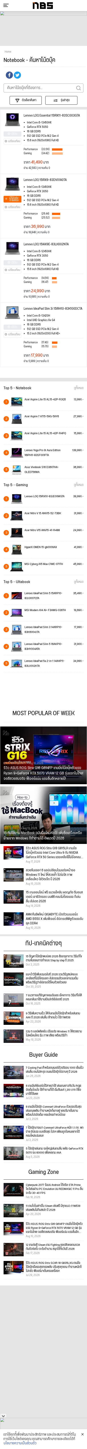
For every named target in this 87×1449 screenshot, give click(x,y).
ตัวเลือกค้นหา (29, 100)
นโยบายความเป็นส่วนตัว (20, 1443)
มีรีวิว (14, 134)
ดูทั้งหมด (78, 388)
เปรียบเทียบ (14, 141)
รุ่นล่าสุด (65, 100)
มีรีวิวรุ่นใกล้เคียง (14, 199)
